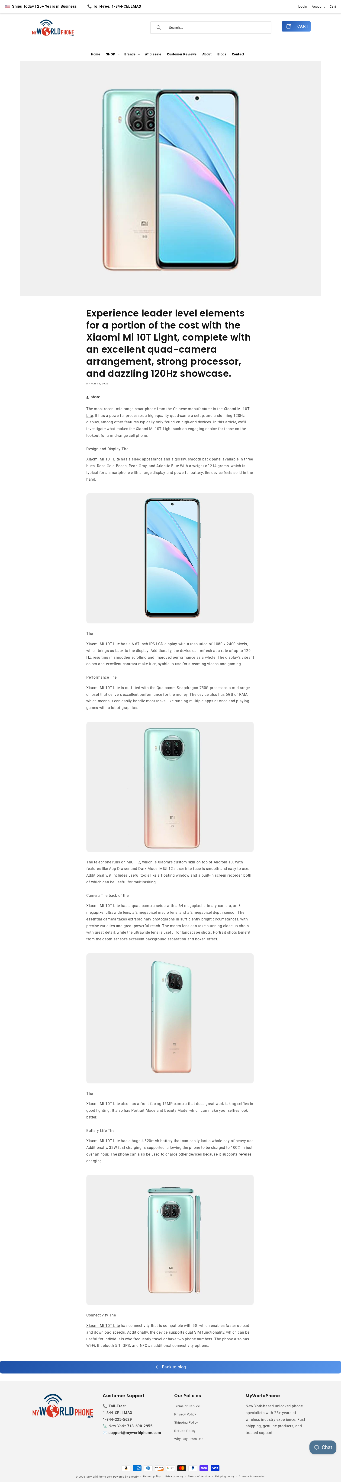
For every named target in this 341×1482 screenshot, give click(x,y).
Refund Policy (185, 1431)
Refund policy (152, 1476)
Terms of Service (187, 1406)
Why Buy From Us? (188, 1439)
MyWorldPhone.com (99, 1476)
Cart (333, 6)
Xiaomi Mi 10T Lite (103, 459)
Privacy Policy (185, 1414)
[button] (112, 54)
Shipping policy (225, 1476)
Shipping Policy (186, 1423)
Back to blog (174, 1366)
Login (302, 6)
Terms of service (199, 1476)
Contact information (252, 1476)
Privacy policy (174, 1476)
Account (318, 6)
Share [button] (95, 397)
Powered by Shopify (126, 1476)
